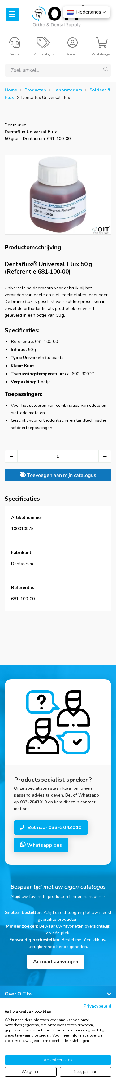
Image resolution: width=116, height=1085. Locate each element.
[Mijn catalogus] (43, 45)
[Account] (72, 45)
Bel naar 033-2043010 (55, 827)
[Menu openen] (12, 14)
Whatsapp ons (44, 845)
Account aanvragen (55, 961)
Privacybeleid (97, 1006)
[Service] (14, 45)
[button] (86, 12)
